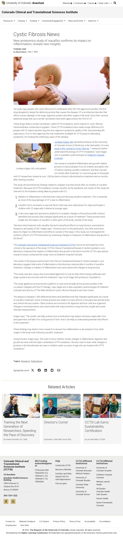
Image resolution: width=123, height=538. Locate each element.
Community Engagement (52, 21)
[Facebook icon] (7, 501)
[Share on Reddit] (52, 370)
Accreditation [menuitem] (105, 521)
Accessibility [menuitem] (90, 521)
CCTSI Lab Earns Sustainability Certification (97, 426)
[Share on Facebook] (39, 370)
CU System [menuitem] (44, 521)
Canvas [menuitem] (91, 3)
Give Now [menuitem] (24, 525)
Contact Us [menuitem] (10, 521)
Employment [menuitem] (11, 525)
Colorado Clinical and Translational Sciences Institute (40, 12)
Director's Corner (56, 422)
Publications (36, 361)
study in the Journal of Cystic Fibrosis (71, 148)
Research (25, 361)
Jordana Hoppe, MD (63, 142)
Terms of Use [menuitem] (74, 521)
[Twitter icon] (14, 501)
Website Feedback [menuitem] (27, 521)
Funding (33, 21)
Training (21, 21)
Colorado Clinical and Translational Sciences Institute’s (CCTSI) (46, 245)
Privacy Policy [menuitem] (59, 521)
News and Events (75, 21)
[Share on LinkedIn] (46, 370)
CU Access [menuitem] (79, 3)
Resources (8, 21)
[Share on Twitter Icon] (32, 370)
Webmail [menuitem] (67, 3)
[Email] (58, 370)
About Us (92, 21)
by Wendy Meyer (19, 52)
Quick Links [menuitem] (104, 3)
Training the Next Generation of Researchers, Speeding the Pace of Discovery (20, 428)
